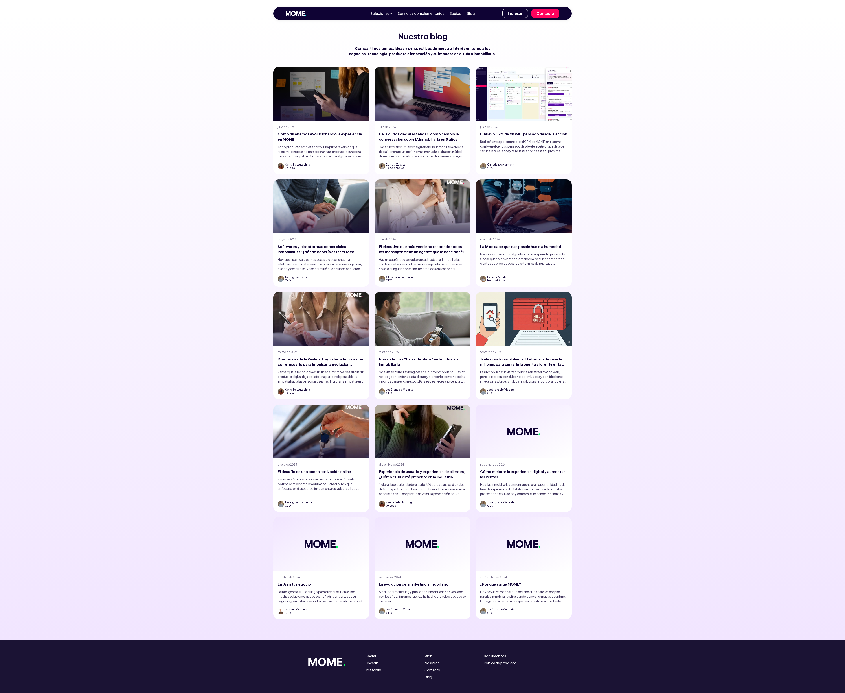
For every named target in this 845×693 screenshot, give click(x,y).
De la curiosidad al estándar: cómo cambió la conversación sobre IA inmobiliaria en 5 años (419, 137)
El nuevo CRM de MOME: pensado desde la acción (523, 134)
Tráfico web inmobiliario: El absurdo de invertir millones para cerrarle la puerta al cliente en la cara (521, 362)
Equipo (455, 13)
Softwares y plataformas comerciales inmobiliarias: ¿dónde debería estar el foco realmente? (316, 249)
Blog (471, 13)
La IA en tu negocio (294, 584)
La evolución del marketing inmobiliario (413, 584)
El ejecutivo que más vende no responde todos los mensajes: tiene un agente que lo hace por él (421, 249)
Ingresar (515, 13)
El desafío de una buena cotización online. (315, 471)
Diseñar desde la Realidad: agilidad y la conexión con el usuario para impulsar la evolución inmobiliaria (320, 362)
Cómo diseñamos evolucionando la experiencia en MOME (320, 137)
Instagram (373, 670)
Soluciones (379, 13)
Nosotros (431, 663)
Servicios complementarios (421, 13)
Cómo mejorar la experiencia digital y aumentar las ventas (522, 474)
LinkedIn (372, 663)
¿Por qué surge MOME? (500, 584)
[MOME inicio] (296, 13)
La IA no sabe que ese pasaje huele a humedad (520, 246)
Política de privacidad (500, 663)
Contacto (545, 13)
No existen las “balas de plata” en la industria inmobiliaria (419, 362)
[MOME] (334, 660)
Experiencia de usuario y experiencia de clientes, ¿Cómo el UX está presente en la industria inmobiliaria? (422, 474)
